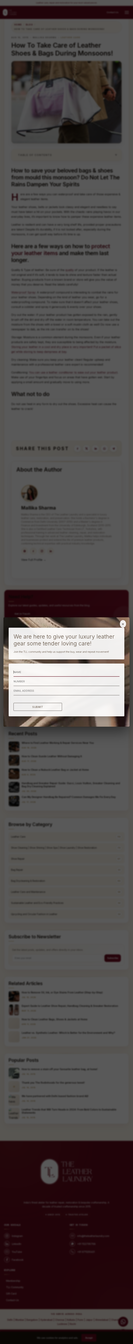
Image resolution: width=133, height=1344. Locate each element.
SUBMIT (37, 706)
